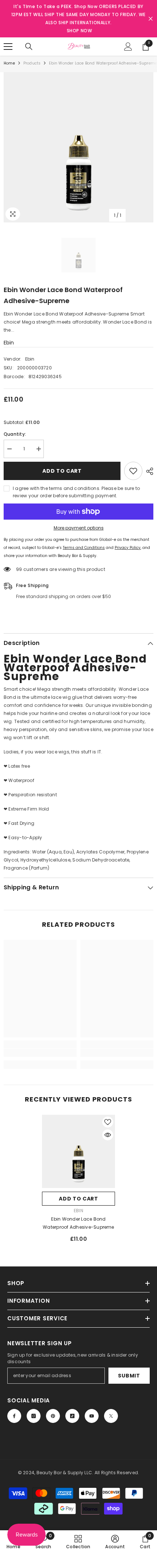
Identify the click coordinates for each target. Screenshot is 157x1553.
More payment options (79, 528)
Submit (129, 1375)
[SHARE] (147, 471)
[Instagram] (34, 1416)
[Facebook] (14, 1416)
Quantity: (15, 434)
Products (32, 63)
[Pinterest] (53, 1416)
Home (9, 63)
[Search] (28, 46)
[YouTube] (92, 1416)
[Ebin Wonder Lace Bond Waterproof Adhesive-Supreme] (78, 1151)
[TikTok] (72, 1416)
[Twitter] (111, 1416)
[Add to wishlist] (133, 471)
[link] (40, 1053)
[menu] (8, 46)
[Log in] (128, 47)
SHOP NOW (79, 30)
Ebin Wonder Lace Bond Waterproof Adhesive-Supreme (78, 1223)
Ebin (9, 342)
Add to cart (62, 471)
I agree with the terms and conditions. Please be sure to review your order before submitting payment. (76, 492)
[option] (78, 147)
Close (150, 19)
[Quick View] (107, 1134)
